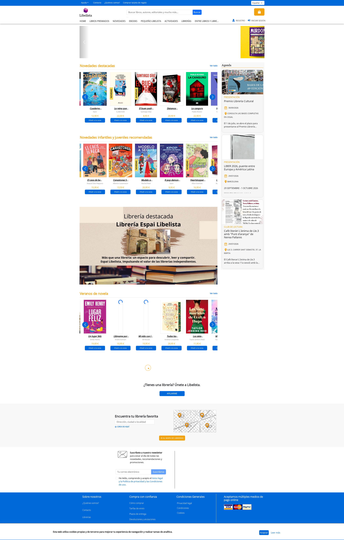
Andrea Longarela (171, 339)
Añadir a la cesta (95, 120)
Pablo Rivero (197, 111)
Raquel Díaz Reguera (95, 183)
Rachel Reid (146, 183)
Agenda (226, 65)
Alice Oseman (197, 183)
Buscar (197, 12)
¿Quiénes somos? (112, 2)
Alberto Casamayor (120, 183)
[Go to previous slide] (85, 97)
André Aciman (120, 339)
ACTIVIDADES (171, 21)
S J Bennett (120, 111)
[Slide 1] (170, 55)
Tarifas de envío (136, 508)
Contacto (97, 2)
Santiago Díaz (146, 111)
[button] (84, 42)
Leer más (275, 532)
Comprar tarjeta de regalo (134, 2)
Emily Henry (95, 339)
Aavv (95, 111)
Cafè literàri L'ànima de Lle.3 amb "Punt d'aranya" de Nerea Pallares (241, 234)
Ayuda (84, 2)
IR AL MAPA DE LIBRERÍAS (172, 438)
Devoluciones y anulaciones (142, 519)
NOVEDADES (119, 21)
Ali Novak (146, 339)
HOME (83, 21)
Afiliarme (172, 393)
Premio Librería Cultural (239, 101)
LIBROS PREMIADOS (99, 21)
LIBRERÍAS (186, 21)
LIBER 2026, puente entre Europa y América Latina (239, 167)
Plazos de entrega (137, 513)
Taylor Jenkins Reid (197, 339)
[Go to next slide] (212, 97)
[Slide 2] (173, 55)
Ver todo (213, 65)
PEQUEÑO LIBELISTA (151, 21)
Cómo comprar (136, 503)
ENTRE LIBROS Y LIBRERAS (208, 21)
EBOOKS (133, 21)
